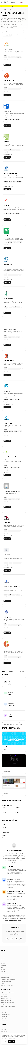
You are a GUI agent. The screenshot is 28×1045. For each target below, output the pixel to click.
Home (2, 9)
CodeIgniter (18, 810)
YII (5, 9)
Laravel (4, 812)
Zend (3, 807)
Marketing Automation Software (8, 1006)
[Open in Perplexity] (16, 938)
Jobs (2, 967)
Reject (5, 1041)
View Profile (7, 64)
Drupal (4, 835)
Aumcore (6, 205)
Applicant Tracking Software (7, 992)
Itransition (7, 236)
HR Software (4, 994)
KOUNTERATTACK (9, 361)
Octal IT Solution (8, 49)
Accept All (11, 1041)
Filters (7, 35)
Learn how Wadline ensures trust (7, 27)
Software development (6, 981)
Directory (3, 971)
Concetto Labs (8, 423)
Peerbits (6, 141)
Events (2, 961)
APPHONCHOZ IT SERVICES (12, 586)
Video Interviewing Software (7, 1002)
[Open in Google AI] (11, 938)
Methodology (4, 1031)
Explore (13, 2)
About (2, 1027)
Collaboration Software (6, 998)
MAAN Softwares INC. (10, 329)
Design (2, 983)
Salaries (3, 969)
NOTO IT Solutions (9, 523)
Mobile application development (8, 979)
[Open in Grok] (21, 938)
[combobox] (22, 2)
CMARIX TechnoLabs (10, 81)
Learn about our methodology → (14, 920)
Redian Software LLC (10, 457)
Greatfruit (6, 649)
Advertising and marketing (7, 985)
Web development (7, 805)
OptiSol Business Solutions (12, 491)
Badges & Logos (4, 1020)
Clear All (16, 35)
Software (3, 959)
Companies (3, 955)
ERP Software (4, 1004)
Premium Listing (4, 1016)
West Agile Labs (8, 298)
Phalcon (17, 812)
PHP (3, 814)
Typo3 (4, 827)
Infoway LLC (7, 391)
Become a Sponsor (5, 1014)
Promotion (3, 1018)
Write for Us (3, 1029)
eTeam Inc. (7, 555)
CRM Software (4, 996)
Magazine (3, 965)
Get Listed (3, 1012)
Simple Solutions (8, 264)
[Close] (17, 1041)
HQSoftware (7, 111)
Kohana (4, 810)
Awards (3, 957)
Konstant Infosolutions (10, 173)
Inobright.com (8, 617)
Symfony (17, 807)
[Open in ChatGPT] (7, 938)
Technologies (5, 832)
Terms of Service (11, 1038)
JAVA (3, 825)
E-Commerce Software (6, 1000)
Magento (4, 830)
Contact (3, 1033)
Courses (3, 963)
